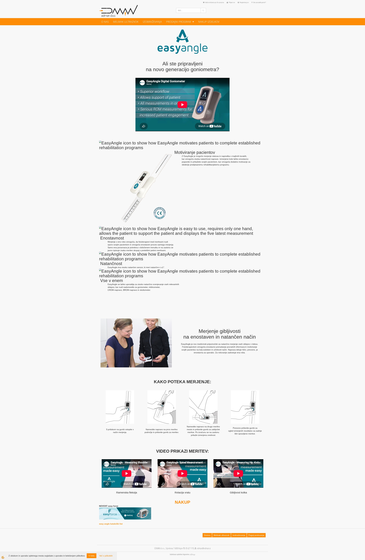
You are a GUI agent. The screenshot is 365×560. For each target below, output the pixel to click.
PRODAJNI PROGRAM (178, 21)
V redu (92, 556)
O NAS (105, 21)
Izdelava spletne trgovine (179, 554)
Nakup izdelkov (208, 21)
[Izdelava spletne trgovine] (192, 554)
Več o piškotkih (106, 556)
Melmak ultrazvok (125, 21)
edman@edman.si (204, 548)
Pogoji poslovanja (256, 535)
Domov (207, 535)
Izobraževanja (152, 21)
